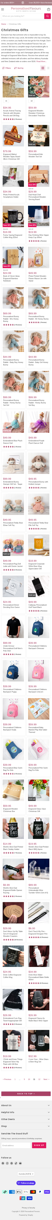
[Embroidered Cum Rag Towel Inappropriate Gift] (13, 999)
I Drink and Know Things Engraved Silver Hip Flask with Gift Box (12, 1061)
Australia (25, 1174)
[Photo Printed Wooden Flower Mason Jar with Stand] (38, 257)
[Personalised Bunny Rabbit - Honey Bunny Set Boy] (38, 381)
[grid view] (42, 68)
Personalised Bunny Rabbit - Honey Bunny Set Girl (12, 402)
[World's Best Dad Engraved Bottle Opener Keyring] (13, 869)
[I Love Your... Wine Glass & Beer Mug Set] (38, 1040)
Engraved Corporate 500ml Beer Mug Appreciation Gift (37, 566)
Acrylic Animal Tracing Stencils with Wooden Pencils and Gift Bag (12, 113)
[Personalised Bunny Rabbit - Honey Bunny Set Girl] (13, 381)
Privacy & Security (28, 1208)
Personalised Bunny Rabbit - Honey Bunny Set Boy (37, 402)
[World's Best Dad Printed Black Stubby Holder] (13, 828)
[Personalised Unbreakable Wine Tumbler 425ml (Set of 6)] (38, 869)
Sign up (39, 1145)
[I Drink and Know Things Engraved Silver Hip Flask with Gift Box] (13, 1040)
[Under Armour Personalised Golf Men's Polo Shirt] (13, 627)
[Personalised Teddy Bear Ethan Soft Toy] (13, 504)
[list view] (48, 68)
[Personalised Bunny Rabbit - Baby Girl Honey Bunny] (38, 341)
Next (46, 1079)
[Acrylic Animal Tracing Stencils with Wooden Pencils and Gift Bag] (13, 86)
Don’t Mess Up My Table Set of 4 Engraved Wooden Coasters (13, 933)
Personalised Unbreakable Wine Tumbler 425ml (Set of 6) (38, 890)
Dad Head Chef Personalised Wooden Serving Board (37, 197)
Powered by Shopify (26, 1215)
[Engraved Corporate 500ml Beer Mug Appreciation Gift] (38, 545)
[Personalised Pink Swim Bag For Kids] (38, 749)
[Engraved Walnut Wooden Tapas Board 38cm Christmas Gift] (13, 135)
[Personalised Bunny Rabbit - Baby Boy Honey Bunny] (13, 341)
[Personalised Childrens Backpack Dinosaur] (38, 627)
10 (29, 1079)
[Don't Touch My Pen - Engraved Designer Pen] (38, 912)
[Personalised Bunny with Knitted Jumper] (38, 463)
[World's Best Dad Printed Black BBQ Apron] (38, 828)
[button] (13, 119)
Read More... (41, 61)
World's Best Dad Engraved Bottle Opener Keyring (12, 890)
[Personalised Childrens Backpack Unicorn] (38, 670)
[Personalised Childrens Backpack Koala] (13, 709)
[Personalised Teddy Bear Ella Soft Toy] (38, 504)
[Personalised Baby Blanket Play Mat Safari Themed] (38, 709)
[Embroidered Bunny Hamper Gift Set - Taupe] (13, 463)
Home (3, 24)
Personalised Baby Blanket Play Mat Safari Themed (38, 729)
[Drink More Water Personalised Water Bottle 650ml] (38, 956)
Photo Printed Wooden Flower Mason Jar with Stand (37, 278)
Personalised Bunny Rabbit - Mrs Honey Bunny (11, 318)
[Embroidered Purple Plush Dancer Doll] (38, 422)
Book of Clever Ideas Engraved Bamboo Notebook (11, 278)
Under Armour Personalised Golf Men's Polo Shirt (12, 648)
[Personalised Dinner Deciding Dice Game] (13, 586)
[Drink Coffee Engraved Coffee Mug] (13, 956)
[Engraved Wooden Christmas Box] (13, 790)
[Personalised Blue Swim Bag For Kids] (13, 749)
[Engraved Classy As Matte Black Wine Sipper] (38, 999)
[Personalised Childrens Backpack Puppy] (13, 670)
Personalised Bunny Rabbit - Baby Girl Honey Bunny (38, 362)
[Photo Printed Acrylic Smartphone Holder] (13, 176)
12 (39, 1079)
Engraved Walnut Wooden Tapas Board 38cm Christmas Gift (11, 156)
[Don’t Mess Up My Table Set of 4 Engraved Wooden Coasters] (13, 912)
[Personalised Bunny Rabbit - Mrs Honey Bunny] (13, 298)
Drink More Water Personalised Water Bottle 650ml (39, 977)
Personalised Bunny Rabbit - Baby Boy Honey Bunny (13, 362)
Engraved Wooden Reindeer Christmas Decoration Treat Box (37, 113)
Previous (7, 1079)
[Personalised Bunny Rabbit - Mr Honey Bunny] (38, 298)
